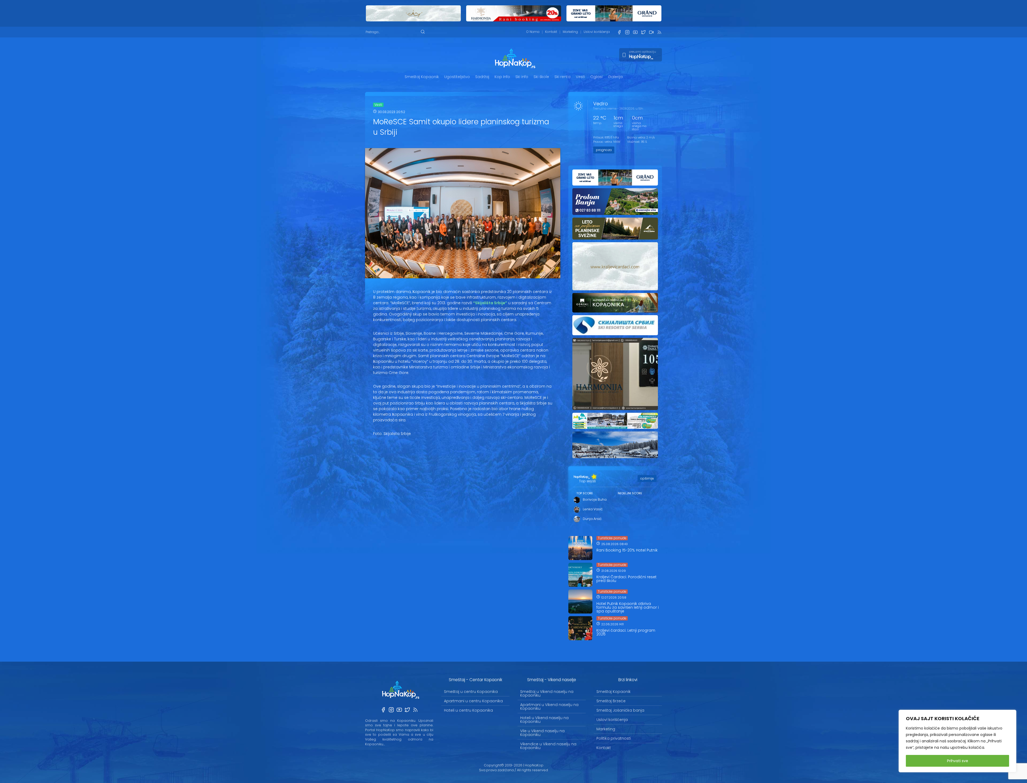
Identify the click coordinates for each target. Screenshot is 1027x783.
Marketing (570, 32)
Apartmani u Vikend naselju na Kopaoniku (549, 706)
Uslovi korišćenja (597, 32)
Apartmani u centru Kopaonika (473, 701)
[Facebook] (619, 32)
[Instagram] (627, 32)
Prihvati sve (957, 760)
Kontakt (551, 32)
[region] (957, 741)
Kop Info (502, 76)
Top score (584, 493)
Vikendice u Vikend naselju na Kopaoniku (548, 745)
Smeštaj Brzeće (611, 701)
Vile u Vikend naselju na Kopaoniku (542, 732)
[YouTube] (635, 32)
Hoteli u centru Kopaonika (468, 710)
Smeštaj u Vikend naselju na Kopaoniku (546, 693)
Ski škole (541, 76)
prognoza (604, 150)
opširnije (647, 478)
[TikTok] (651, 32)
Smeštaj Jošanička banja (620, 710)
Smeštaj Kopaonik (422, 76)
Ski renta (562, 76)
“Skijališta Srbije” (490, 303)
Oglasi (596, 76)
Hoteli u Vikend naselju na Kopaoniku (544, 719)
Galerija (615, 76)
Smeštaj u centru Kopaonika (471, 691)
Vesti (580, 76)
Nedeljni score (630, 493)
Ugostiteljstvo (457, 76)
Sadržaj (482, 76)
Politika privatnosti (613, 738)
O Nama (532, 32)
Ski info (521, 76)
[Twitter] (643, 32)
